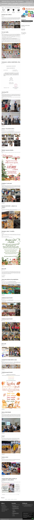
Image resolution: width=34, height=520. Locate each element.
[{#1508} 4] (15, 499)
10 (16, 494)
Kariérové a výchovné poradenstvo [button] (26, 3)
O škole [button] (9, 3)
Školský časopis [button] (13, 5)
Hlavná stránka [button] (4, 3)
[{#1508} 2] (9, 499)
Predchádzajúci (3, 494)
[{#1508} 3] (12, 499)
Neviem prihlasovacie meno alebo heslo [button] (27, 22)
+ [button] (6, 519)
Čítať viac (3, 29)
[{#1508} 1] (6, 499)
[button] (29, 0)
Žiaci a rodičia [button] (15, 3)
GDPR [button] (29, 5)
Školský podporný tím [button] (5, 5)
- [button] (7, 519)
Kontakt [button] (25, 5)
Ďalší (18, 494)
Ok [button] (32, 518)
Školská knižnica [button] (20, 5)
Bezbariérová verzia (3, 519)
